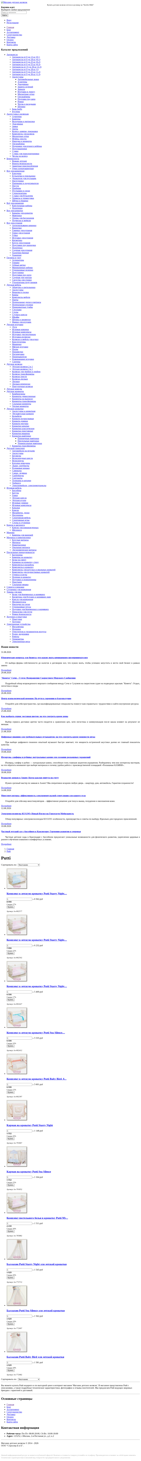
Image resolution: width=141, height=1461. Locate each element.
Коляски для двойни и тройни (26, 371)
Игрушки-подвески (21, 337)
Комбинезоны (18, 394)
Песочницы (17, 515)
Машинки (16, 344)
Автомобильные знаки (28, 79)
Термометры (18, 639)
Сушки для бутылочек (22, 196)
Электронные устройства (18, 624)
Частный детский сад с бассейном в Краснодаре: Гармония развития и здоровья (41, 831)
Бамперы (16, 119)
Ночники (16, 629)
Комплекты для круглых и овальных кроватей (33, 569)
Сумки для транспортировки (25, 153)
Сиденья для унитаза (22, 277)
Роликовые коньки (21, 468)
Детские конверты (15, 391)
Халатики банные (20, 253)
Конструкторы (19, 342)
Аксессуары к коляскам (18, 114)
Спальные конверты (21, 404)
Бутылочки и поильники (23, 176)
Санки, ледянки (19, 473)
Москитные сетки (26, 94)
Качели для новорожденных (25, 527)
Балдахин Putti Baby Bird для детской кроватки (35, 1356)
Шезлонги (17, 530)
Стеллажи (16, 309)
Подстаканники (19, 148)
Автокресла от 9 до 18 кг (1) (25, 69)
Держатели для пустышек (24, 178)
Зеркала (21, 89)
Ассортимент (13, 32)
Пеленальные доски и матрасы (26, 302)
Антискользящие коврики (24, 225)
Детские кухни (19, 500)
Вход (9, 20)
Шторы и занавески (21, 319)
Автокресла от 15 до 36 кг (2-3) (26, 67)
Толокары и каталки (21, 480)
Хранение (16, 255)
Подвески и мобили (21, 220)
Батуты (15, 493)
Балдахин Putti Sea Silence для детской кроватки (36, 1310)
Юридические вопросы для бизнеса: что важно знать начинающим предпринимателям (44, 657)
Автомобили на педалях (23, 451)
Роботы (15, 636)
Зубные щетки (19, 265)
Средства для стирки (22, 280)
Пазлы (15, 349)
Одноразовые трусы (21, 607)
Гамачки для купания (22, 230)
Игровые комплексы (21, 332)
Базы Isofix (17, 109)
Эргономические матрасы (24, 550)
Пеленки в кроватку (21, 577)
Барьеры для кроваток (22, 213)
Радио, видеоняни (20, 634)
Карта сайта (12, 44)
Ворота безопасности (22, 163)
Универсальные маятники (30, 443)
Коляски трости (19, 376)
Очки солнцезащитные (23, 168)
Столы (15, 312)
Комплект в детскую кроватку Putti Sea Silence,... (36, 1032)
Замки (15, 126)
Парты (15, 300)
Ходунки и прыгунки (17, 617)
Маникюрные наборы (22, 267)
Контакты (11, 42)
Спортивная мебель (21, 517)
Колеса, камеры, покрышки (25, 131)
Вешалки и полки (20, 292)
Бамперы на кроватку (22, 557)
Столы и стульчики (21, 522)
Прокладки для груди (22, 612)
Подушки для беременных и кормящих (30, 609)
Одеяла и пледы (19, 574)
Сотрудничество (14, 35)
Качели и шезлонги (16, 525)
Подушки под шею (26, 99)
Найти (4, 15)
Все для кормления (15, 171)
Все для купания (14, 223)
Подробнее (6, 670)
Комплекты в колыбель (23, 565)
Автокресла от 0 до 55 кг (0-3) (26, 64)
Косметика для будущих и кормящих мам (31, 597)
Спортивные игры (20, 520)
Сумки (15, 151)
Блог (9, 30)
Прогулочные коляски (22, 386)
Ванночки (17, 228)
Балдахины (17, 555)
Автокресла (12, 54)
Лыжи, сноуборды (20, 465)
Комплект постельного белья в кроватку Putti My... (37, 1218)
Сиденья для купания (22, 250)
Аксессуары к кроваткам (23, 411)
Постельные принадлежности (21, 552)
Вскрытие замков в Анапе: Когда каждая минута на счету (30, 778)
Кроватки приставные (22, 431)
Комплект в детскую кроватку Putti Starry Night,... (37, 893)
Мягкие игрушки (20, 347)
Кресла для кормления (22, 599)
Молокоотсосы (19, 602)
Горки (15, 495)
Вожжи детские (19, 161)
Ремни (21, 101)
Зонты (15, 129)
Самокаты (17, 470)
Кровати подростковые (23, 418)
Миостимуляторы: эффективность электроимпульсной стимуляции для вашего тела (43, 795)
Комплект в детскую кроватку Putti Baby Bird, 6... (37, 1078)
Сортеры (16, 361)
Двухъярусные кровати (23, 413)
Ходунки (16, 622)
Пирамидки (17, 352)
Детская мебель (14, 285)
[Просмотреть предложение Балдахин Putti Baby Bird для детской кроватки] (17, 1351)
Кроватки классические (23, 428)
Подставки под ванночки (24, 245)
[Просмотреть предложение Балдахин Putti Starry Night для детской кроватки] (17, 1259)
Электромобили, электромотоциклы (29, 485)
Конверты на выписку (22, 399)
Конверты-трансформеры (24, 401)
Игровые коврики (20, 329)
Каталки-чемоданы (21, 463)
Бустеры (16, 111)
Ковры (15, 295)
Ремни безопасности (21, 614)
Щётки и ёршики (20, 200)
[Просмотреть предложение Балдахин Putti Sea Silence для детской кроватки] (17, 1305)
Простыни (17, 582)
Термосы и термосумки (23, 198)
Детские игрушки (15, 324)
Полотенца (17, 208)
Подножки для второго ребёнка (27, 146)
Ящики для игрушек (21, 322)
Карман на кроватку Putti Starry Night (30, 1125)
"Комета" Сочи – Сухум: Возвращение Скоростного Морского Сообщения (38, 678)
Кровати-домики (20, 421)
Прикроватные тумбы (22, 307)
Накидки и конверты (22, 141)
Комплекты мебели (21, 297)
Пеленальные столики (22, 305)
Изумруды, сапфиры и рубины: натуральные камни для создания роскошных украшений (45, 757)
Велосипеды (18, 461)
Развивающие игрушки (23, 359)
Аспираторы (18, 260)
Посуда (15, 186)
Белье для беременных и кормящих (28, 594)
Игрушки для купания (22, 238)
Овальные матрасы (21, 547)
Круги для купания (21, 243)
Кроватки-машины (21, 433)
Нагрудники (18, 181)
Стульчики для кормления (19, 589)
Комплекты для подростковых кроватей (31, 572)
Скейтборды (18, 475)
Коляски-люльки (20, 379)
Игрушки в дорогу (26, 92)
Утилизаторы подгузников (24, 282)
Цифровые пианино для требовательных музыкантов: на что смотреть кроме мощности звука (48, 737)
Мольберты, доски (20, 513)
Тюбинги (16, 483)
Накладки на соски (21, 604)
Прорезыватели (19, 357)
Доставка (11, 37)
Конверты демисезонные (24, 396)
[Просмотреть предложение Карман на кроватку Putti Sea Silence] (17, 1166)
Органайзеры (24, 96)
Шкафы (15, 317)
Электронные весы (21, 641)
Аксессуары (17, 77)
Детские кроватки (15, 409)
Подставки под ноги (21, 275)
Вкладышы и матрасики (23, 121)
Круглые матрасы (20, 540)
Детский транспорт (16, 448)
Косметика (17, 240)
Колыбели (17, 416)
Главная (10, 27)
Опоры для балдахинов (23, 218)
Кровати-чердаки (20, 423)
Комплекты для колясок (23, 134)
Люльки (16, 381)
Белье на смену (19, 560)
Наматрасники (19, 545)
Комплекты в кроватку (23, 567)
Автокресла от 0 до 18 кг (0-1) (26, 59)
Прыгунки (17, 619)
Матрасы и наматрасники (19, 537)
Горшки (15, 262)
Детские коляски (14, 364)
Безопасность (13, 158)
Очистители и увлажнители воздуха (29, 631)
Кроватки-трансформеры (24, 446)
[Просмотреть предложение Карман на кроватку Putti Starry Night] (17, 1120)
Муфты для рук (19, 139)
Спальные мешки (20, 584)
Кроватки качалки (20, 426)
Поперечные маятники (28, 438)
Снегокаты (17, 478)
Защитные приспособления (25, 166)
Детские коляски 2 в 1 (22, 366)
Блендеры (16, 173)
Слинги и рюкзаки (15, 587)
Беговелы (16, 456)
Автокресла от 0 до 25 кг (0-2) (26, 62)
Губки (15, 235)
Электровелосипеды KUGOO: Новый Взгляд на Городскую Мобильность (37, 813)
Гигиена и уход (14, 257)
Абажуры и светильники (23, 287)
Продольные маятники (28, 441)
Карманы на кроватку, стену (25, 562)
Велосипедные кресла (22, 458)
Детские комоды (14, 389)
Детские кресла (19, 498)
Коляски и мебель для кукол (25, 339)
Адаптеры (22, 82)
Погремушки (18, 354)
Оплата (10, 40)
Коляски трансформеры (23, 374)
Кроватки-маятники (21, 436)
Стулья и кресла (19, 314)
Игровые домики (20, 503)
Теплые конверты (20, 406)
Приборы (16, 188)
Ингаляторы (18, 626)
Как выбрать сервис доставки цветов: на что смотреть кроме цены (34, 716)
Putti (9, 851)
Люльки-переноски (21, 384)
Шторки (21, 106)
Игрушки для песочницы (24, 334)
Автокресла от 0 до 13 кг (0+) (26, 57)
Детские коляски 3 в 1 (22, 369)
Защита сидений (25, 87)
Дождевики (23, 84)
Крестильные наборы (22, 205)
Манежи (10, 532)
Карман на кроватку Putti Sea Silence (29, 1171)
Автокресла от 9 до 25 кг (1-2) (26, 72)
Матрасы (16, 542)
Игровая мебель (14, 488)
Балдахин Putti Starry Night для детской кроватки (37, 1264)
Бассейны (16, 490)
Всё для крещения (15, 203)
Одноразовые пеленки (22, 270)
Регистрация (12, 22)
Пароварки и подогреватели (25, 183)
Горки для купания (21, 233)
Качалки (16, 508)
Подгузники (18, 272)
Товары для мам (14, 592)
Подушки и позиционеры (24, 579)
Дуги (14, 327)
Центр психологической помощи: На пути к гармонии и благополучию (36, 698)
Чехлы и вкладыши (27, 104)
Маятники (17, 215)
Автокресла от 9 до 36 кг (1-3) (26, 74)
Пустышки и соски (21, 191)
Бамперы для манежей (22, 535)
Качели (15, 510)
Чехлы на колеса (20, 156)
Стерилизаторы (19, 193)
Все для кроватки (15, 210)
